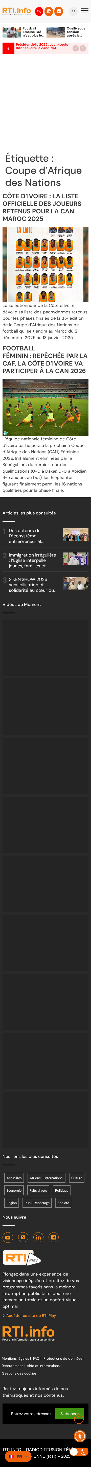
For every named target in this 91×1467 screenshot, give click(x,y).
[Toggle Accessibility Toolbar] (79, 1436)
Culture (76, 1178)
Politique (61, 1190)
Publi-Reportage (37, 1203)
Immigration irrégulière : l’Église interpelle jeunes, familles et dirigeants (32, 563)
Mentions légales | (16, 1358)
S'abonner (69, 1413)
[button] (76, 48)
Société (63, 1203)
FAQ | (37, 1358)
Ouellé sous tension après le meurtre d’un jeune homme (77, 37)
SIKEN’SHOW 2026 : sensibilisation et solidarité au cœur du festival (31, 587)
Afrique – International (46, 1178)
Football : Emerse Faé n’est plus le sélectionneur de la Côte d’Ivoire (33, 37)
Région (12, 1203)
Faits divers (38, 1190)
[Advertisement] (45, 104)
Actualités (14, 1178)
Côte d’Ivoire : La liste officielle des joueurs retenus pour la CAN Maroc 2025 (42, 207)
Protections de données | (63, 1358)
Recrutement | (13, 1365)
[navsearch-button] (73, 9)
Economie (14, 1190)
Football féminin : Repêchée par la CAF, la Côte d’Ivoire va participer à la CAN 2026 (45, 359)
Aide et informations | (44, 1365)
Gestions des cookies (19, 1373)
